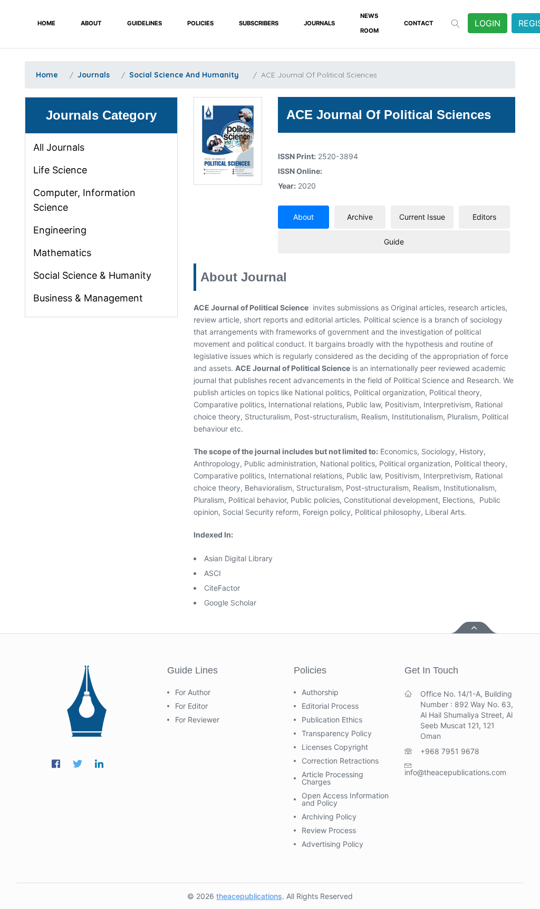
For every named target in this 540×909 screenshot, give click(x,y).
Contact (418, 23)
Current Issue (422, 216)
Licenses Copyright (335, 747)
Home (46, 23)
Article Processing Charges (332, 778)
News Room (369, 23)
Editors (484, 216)
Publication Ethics (332, 720)
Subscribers (258, 23)
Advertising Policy (332, 844)
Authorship (320, 692)
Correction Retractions (340, 761)
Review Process (329, 830)
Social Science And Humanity (184, 75)
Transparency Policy (337, 733)
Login (487, 23)
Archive (360, 216)
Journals (319, 23)
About (91, 23)
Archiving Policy (329, 816)
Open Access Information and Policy (345, 799)
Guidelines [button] (144, 23)
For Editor (191, 706)
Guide (394, 241)
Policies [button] (200, 23)
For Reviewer (197, 720)
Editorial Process (330, 706)
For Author (192, 692)
